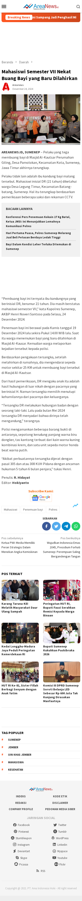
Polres (53, 509)
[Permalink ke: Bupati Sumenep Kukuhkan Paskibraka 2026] (61, 633)
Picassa (23, 864)
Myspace (62, 851)
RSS (43, 871)
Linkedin (62, 845)
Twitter (62, 825)
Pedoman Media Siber (60, 809)
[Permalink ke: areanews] (6, 86)
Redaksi (20, 803)
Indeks (21, 796)
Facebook (24, 825)
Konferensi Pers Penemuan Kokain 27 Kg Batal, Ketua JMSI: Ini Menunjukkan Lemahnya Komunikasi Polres (38, 221)
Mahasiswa (16, 762)
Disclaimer (60, 803)
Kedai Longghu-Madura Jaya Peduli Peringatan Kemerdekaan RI (18, 650)
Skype (23, 858)
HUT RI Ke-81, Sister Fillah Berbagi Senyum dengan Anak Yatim (20, 689)
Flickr (62, 864)
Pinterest (24, 832)
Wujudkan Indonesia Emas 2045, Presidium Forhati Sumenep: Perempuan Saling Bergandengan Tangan (61, 547)
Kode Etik (60, 796)
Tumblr (62, 832)
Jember (13, 747)
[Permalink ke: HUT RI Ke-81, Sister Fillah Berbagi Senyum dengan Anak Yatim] (20, 672)
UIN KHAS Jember (19, 755)
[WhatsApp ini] (76, 526)
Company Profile (21, 809)
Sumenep (14, 740)
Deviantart (24, 851)
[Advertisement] (41, 41)
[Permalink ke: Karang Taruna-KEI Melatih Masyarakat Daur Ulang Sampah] (20, 590)
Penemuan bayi (33, 509)
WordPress (62, 838)
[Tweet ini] (56, 526)
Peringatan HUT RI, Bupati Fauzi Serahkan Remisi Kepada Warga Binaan (59, 609)
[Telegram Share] (66, 526)
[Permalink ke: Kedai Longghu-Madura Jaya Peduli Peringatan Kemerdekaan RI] (20, 633)
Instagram (24, 845)
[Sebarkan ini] (46, 526)
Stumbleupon (24, 838)
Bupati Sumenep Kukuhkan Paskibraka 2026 (58, 650)
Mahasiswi (10, 509)
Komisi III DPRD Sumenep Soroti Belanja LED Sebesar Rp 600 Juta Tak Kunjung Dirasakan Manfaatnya (61, 693)
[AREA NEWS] (41, 6)
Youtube (62, 858)
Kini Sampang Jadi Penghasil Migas (49, 17)
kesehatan (15, 770)
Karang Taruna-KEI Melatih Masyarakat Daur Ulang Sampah (20, 607)
